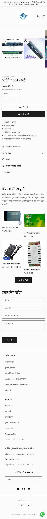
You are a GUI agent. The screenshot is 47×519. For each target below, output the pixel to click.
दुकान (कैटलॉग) (10, 367)
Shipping (4, 89)
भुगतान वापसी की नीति (12, 422)
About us (8, 406)
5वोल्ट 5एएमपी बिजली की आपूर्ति (11, 264)
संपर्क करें (8, 411)
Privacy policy (10, 434)
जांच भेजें (8, 390)
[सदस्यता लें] (39, 479)
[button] (3, 16)
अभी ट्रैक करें (9, 362)
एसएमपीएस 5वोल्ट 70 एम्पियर (10, 228)
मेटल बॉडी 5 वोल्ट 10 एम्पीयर (32, 270)
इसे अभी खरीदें (23, 114)
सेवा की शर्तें (8, 417)
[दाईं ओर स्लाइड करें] (29, 72)
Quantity (5, 93)
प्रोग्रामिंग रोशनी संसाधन (13, 373)
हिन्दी (22, 505)
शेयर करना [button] (8, 172)
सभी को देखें (23, 280)
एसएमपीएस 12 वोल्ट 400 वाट (32, 233)
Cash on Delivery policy (14, 439)
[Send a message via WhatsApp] (42, 514)
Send (9, 340)
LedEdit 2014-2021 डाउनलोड (16, 379)
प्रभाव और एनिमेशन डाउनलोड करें (16, 384)
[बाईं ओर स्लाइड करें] (18, 72)
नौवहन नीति (9, 428)
